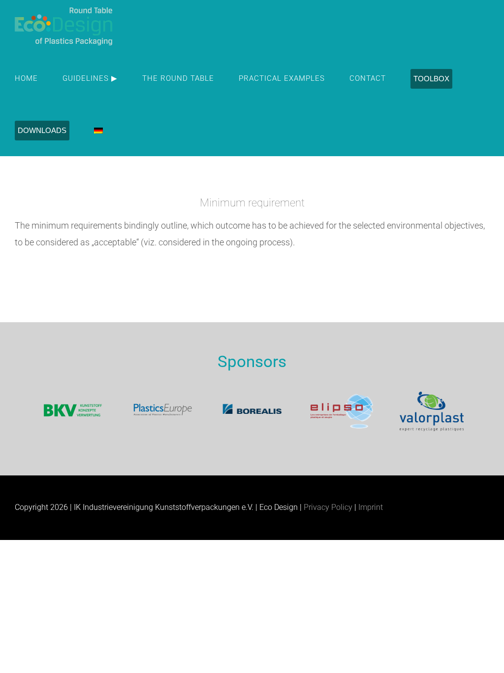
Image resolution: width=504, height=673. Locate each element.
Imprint (370, 507)
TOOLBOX (431, 78)
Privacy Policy (328, 507)
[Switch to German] (98, 130)
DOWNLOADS (42, 130)
